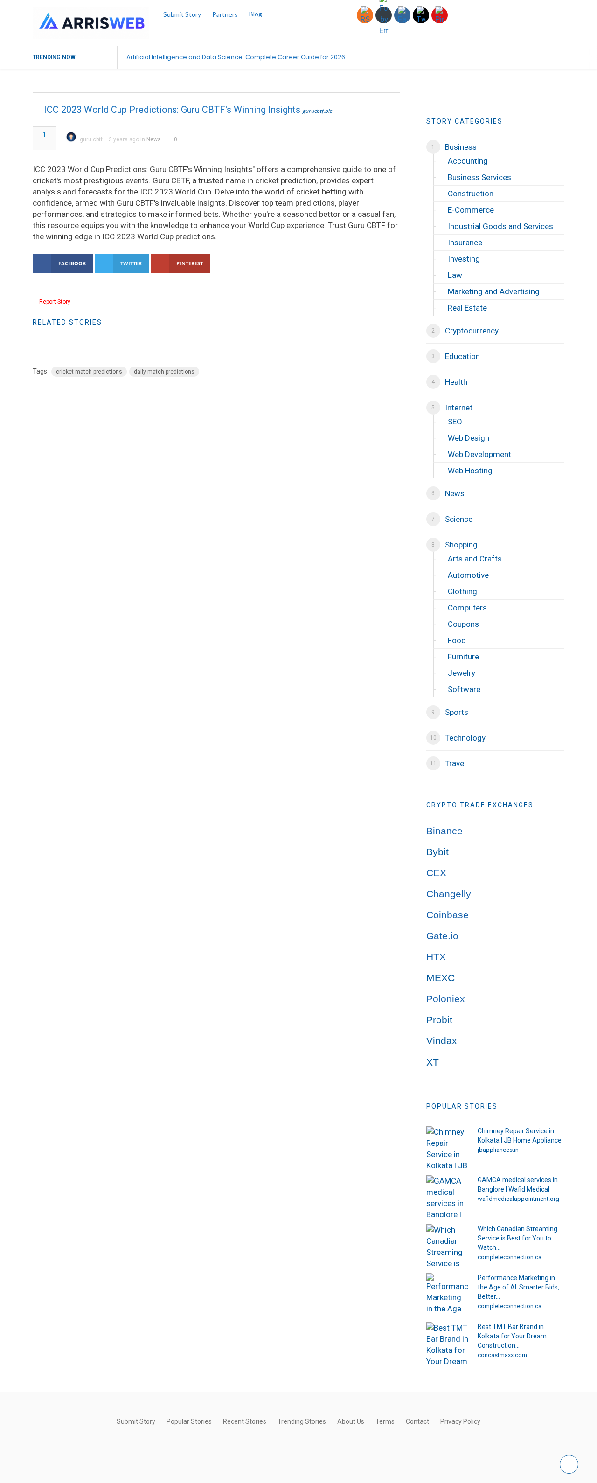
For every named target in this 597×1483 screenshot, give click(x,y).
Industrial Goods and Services (500, 226)
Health (456, 382)
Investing (464, 258)
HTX (436, 957)
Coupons (463, 624)
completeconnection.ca (509, 1257)
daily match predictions (164, 371)
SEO (455, 421)
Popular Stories (189, 1421)
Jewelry (461, 673)
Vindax (441, 1040)
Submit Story (182, 14)
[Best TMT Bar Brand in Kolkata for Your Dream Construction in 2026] (447, 1343)
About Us (350, 1421)
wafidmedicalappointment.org (518, 1198)
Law (455, 275)
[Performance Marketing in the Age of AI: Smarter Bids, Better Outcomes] (447, 1294)
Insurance (465, 242)
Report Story (54, 301)
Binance (444, 831)
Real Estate (467, 307)
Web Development (479, 454)
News (153, 139)
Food (457, 640)
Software (464, 689)
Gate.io (442, 936)
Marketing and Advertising (494, 291)
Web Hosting (470, 470)
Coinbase (447, 915)
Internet (458, 407)
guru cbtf (91, 139)
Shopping (461, 544)
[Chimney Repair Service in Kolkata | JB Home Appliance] (447, 1147)
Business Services (479, 177)
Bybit (437, 852)
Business (461, 147)
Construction (470, 193)
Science (458, 519)
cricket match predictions (89, 371)
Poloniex (445, 999)
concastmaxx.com (502, 1354)
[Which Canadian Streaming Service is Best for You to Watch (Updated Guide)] (447, 1245)
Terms (385, 1421)
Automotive (468, 575)
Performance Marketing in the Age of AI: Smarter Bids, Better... (518, 1287)
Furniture (463, 656)
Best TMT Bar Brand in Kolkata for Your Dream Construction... (512, 1336)
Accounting (468, 161)
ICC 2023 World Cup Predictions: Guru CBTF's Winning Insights (172, 109)
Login (509, 13)
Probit (439, 1020)
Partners (225, 14)
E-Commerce (471, 210)
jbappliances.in (498, 1149)
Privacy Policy (460, 1421)
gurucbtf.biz (317, 111)
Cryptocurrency (472, 330)
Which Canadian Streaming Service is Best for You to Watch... (517, 1238)
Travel (455, 763)
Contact (417, 1421)
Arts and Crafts (475, 558)
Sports (456, 712)
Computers (467, 607)
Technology (465, 737)
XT (432, 1062)
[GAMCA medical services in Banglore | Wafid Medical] (447, 1196)
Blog (255, 14)
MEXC (440, 978)
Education (462, 356)
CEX (436, 873)
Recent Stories (244, 1421)
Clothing (462, 591)
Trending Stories (302, 1421)
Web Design (468, 438)
